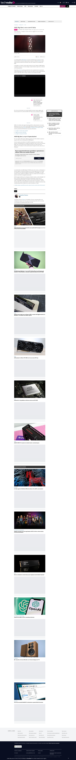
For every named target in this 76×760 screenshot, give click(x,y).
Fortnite (20, 70)
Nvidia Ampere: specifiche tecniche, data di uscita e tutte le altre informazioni (30, 185)
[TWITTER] (20, 196)
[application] (29, 85)
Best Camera (64, 731)
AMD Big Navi (24, 59)
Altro (41, 6)
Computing (16, 24)
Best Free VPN (20, 733)
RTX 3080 (32, 127)
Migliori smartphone (41, 21)
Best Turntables (50, 731)
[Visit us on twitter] (65, 2)
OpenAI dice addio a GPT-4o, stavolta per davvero (54, 129)
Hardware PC (21, 24)
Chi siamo (16, 752)
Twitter (23, 199)
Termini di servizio (27, 161)
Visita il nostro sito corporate (54, 743)
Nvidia (25, 127)
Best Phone (41, 731)
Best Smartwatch (42, 737)
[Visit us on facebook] (63, 2)
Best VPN (19, 731)
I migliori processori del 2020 (20, 132)
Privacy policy (40, 750)
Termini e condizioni (18, 750)
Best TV (40, 733)
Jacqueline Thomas (28, 29)
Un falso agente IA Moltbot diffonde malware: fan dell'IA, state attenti (54, 114)
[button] (73, 2)
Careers (39, 752)
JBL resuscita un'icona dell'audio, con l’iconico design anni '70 (55, 133)
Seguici (38, 56)
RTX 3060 (41, 127)
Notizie (16, 29)
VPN (25, 6)
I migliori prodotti (11, 6)
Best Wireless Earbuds (51, 735)
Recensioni (30, 6)
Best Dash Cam (64, 733)
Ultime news (20, 6)
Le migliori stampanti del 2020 (21, 133)
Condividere (17, 56)
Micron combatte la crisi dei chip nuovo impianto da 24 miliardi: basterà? (54, 124)
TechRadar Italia (21, 29)
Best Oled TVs (41, 735)
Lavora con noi (51, 21)
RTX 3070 (36, 127)
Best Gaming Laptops (32, 733)
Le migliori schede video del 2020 (21, 130)
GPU (25, 24)
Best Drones (64, 735)
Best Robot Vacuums (65, 737)
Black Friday (23, 21)
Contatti (36, 6)
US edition (29, 758)
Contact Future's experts (30, 750)
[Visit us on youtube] (66, 2)
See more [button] (28, 108)
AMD (39, 61)
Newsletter (43, 56)
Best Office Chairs (50, 737)
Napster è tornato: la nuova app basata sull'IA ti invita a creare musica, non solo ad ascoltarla (55, 119)
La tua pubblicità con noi (30, 752)
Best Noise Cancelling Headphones (53, 733)
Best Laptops (31, 731)
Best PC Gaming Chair (33, 737)
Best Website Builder (21, 737)
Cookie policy (52, 750)
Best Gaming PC (31, 735)
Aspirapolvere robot (31, 21)
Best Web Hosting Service (22, 735)
